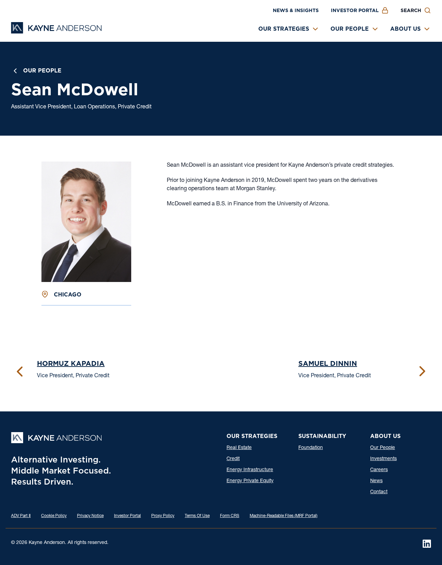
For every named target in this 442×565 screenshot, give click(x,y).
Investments (383, 459)
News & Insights (296, 10)
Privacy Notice (90, 516)
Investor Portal (355, 10)
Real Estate (239, 448)
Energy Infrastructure (250, 470)
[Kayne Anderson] (56, 31)
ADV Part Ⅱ (21, 516)
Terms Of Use (197, 516)
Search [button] (411, 10)
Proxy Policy (162, 516)
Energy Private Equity (250, 481)
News (376, 481)
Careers (379, 470)
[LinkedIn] (427, 543)
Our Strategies (283, 29)
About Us (405, 29)
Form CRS (229, 516)
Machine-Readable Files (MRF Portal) (283, 516)
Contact (378, 492)
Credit (233, 459)
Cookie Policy (54, 516)
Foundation (310, 448)
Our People (349, 29)
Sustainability (322, 436)
